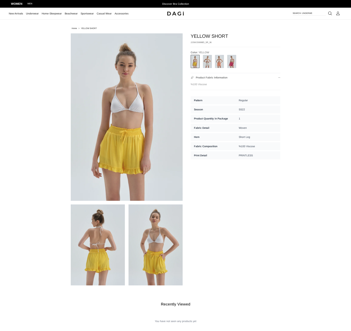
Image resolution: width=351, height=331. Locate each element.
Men (29, 3)
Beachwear (71, 13)
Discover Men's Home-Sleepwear (175, 4)
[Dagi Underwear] (175, 14)
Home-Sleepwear (52, 13)
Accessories (122, 13)
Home (74, 28)
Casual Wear (104, 13)
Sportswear (87, 13)
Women (16, 3)
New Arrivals (16, 13)
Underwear (32, 13)
